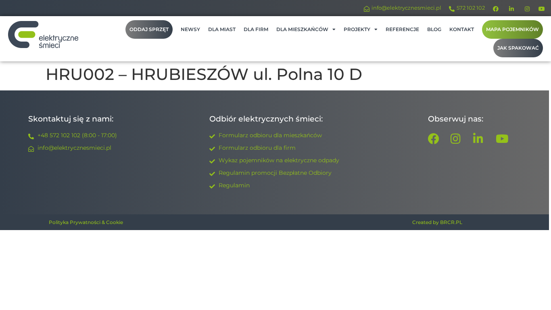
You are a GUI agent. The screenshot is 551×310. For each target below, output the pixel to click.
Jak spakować (518, 48)
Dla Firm (256, 29)
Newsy (190, 29)
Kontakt (461, 29)
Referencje (402, 29)
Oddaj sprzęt (149, 29)
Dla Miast (222, 29)
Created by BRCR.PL (437, 222)
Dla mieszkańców (302, 29)
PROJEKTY (357, 29)
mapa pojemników (512, 29)
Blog (434, 29)
